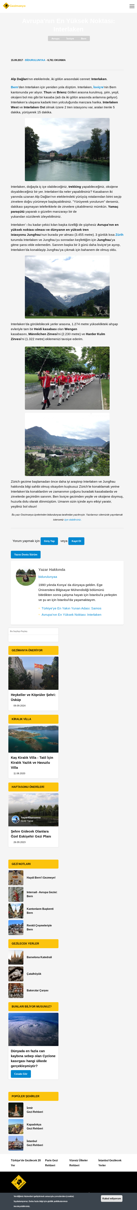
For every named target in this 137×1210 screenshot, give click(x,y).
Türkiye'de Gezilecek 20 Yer (26, 1163)
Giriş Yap (49, 541)
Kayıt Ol (76, 541)
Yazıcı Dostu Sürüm (25, 554)
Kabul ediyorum (111, 1198)
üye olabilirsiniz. (73, 519)
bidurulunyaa (35, 60)
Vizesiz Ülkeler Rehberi (78, 1163)
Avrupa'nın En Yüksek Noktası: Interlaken (71, 614)
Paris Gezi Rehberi (51, 1163)
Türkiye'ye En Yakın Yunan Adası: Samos (71, 608)
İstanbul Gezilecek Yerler (109, 1163)
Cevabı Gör (20, 1073)
